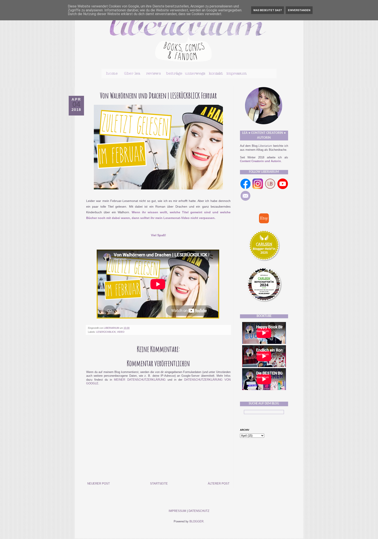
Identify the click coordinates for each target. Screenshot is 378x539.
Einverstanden (299, 10)
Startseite (159, 483)
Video (120, 332)
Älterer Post (218, 483)
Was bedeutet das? (267, 10)
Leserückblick (106, 332)
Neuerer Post (98, 483)
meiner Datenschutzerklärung (139, 379)
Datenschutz (199, 511)
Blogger (196, 521)
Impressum (177, 511)
